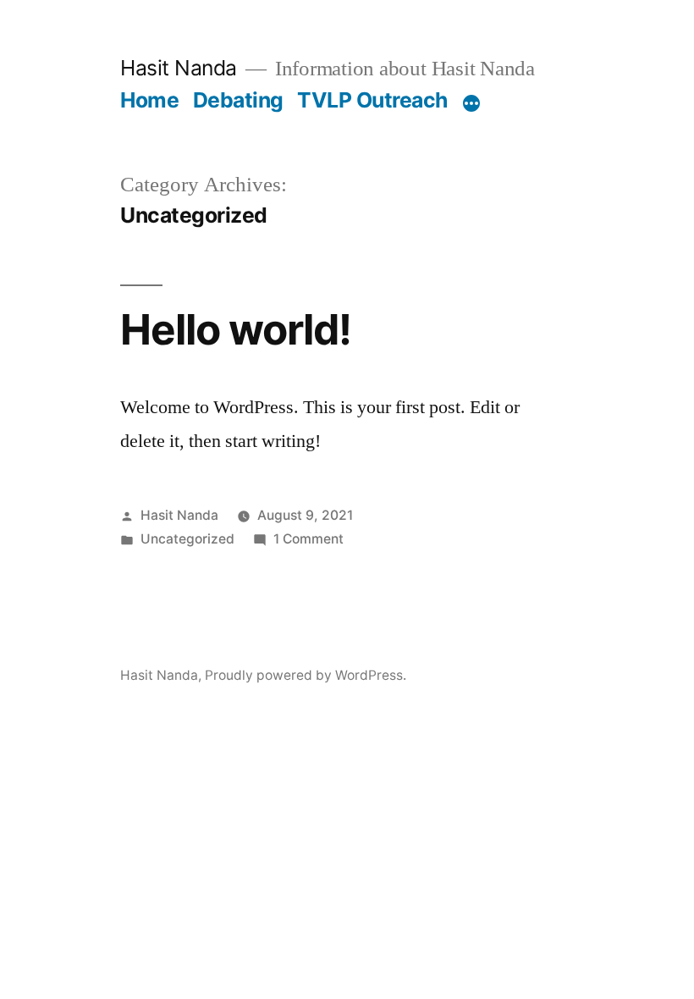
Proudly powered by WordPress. (305, 675)
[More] (471, 103)
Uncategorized (187, 539)
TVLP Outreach (372, 100)
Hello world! (235, 329)
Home (149, 100)
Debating (238, 100)
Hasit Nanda (178, 67)
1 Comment (308, 539)
